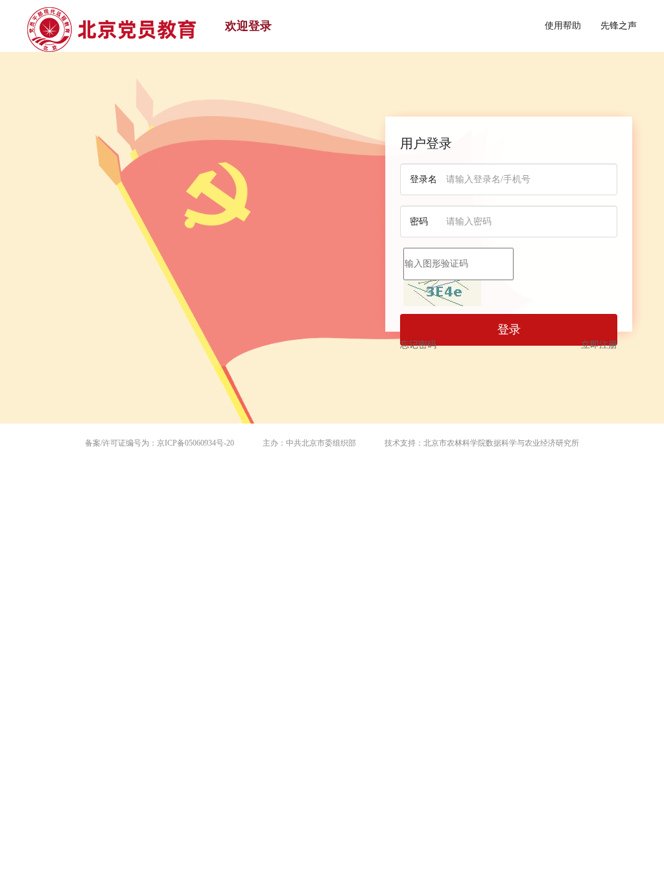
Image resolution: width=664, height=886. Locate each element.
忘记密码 (418, 345)
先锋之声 (618, 25)
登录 (509, 329)
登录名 (423, 179)
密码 (419, 221)
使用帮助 (563, 25)
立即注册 (599, 345)
